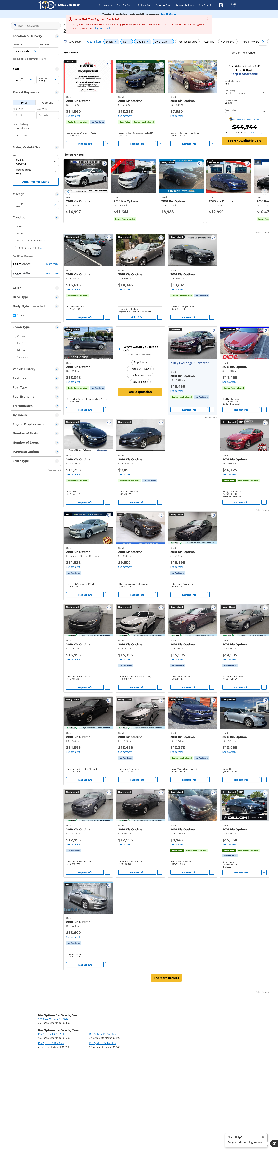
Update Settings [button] (257, 133)
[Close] (263, 1137)
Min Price (18, 108)
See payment (73, 115)
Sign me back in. (104, 28)
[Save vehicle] (108, 64)
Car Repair (205, 5)
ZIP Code (44, 44)
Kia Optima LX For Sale (51, 1034)
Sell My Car (144, 5)
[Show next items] (263, 41)
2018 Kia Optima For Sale (53, 1019)
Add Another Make (35, 182)
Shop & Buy (163, 5)
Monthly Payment (232, 81)
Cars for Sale (124, 5)
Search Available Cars (244, 140)
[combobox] (36, 26)
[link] (97, 122)
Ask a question (140, 392)
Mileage (19, 204)
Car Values (105, 5)
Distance (17, 44)
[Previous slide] (68, 191)
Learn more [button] (52, 263)
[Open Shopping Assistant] (274, 1143)
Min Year (20, 78)
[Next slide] (264, 191)
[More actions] (107, 143)
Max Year (43, 78)
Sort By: (236, 52)
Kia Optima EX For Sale (102, 1034)
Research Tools (185, 5)
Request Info (85, 143)
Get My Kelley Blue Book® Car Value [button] (246, 119)
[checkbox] (21, 129)
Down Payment (231, 101)
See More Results (166, 978)
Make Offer (137, 317)
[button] (221, 5)
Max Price (41, 108)
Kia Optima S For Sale (51, 1043)
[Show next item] (210, 342)
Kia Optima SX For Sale (102, 1043)
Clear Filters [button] (94, 41)
